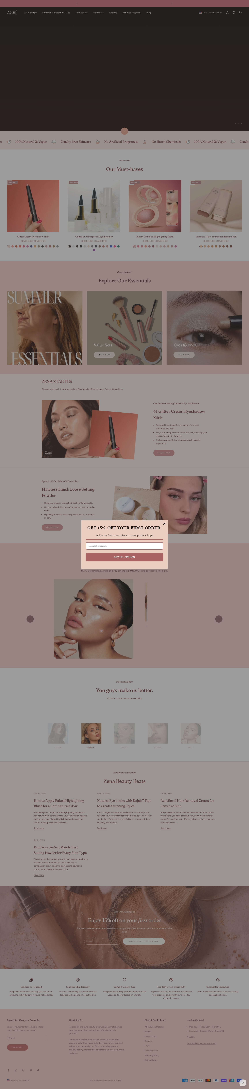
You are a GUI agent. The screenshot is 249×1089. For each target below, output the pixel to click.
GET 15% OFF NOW (124, 557)
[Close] (164, 523)
